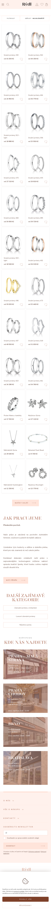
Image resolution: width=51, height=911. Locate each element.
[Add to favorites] (21, 59)
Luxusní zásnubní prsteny (25, 616)
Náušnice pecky (25, 625)
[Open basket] (47, 4)
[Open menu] (3, 5)
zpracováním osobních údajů (28, 838)
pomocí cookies (19, 891)
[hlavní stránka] (27, 6)
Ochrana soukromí (34, 852)
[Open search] (8, 4)
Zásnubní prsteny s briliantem (25, 608)
